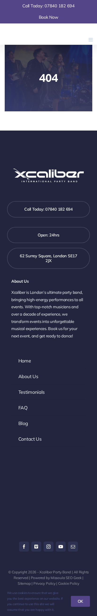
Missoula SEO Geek (66, 577)
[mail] (73, 547)
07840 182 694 (59, 6)
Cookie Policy (68, 583)
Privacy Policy (44, 583)
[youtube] (61, 547)
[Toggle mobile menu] (91, 39)
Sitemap (24, 583)
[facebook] (24, 547)
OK (80, 601)
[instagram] (48, 547)
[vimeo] (36, 547)
